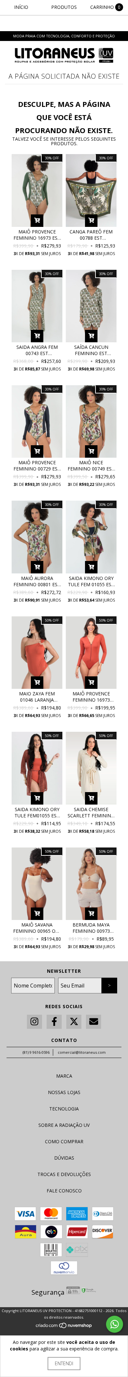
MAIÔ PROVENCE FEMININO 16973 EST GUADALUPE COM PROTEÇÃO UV (36, 235)
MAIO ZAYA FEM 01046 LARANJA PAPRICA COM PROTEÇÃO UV (37, 696)
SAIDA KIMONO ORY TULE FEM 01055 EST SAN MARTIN (91, 581)
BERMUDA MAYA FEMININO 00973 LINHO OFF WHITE (91, 928)
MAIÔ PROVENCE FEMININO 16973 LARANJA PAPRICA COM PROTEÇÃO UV (91, 696)
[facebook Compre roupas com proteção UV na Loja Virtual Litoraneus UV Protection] (54, 1022)
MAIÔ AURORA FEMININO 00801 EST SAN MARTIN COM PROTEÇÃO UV (36, 581)
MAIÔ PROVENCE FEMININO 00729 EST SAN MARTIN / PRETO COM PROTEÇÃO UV (36, 465)
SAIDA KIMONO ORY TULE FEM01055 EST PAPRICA (36, 812)
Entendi (64, 1363)
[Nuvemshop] (64, 1327)
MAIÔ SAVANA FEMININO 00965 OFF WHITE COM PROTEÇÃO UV (37, 928)
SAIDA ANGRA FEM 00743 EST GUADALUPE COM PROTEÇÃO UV (37, 350)
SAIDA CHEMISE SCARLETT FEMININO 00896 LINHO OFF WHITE (91, 812)
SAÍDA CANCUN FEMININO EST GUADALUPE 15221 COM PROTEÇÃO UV (91, 350)
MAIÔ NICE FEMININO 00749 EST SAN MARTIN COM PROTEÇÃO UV (91, 465)
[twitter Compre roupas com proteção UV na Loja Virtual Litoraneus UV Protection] (73, 1022)
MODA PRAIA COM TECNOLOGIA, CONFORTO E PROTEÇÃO (64, 35)
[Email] (93, 1022)
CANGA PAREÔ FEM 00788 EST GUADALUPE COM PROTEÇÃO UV (91, 235)
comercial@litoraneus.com (82, 1052)
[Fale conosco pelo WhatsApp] (114, 1324)
